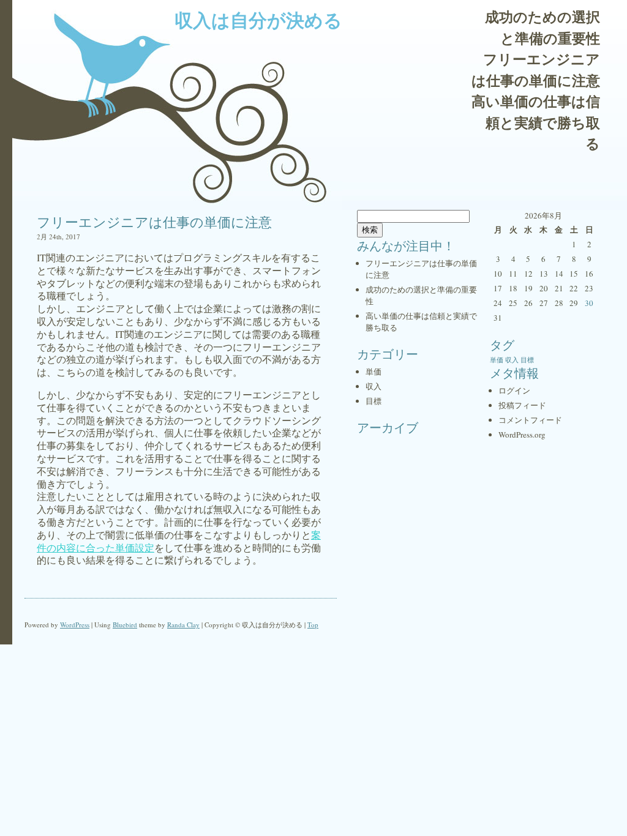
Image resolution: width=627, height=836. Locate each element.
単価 (373, 371)
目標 (373, 400)
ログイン (514, 390)
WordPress (74, 624)
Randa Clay (183, 624)
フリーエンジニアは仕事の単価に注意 (535, 69)
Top (312, 624)
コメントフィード (530, 419)
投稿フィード (522, 405)
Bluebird (125, 624)
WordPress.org (522, 434)
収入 (373, 386)
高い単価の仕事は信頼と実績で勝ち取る (535, 122)
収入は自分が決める (258, 19)
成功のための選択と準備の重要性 (542, 27)
